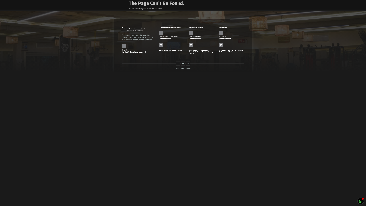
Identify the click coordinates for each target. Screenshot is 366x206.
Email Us (125, 50)
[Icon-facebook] (178, 64)
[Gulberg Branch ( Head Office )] (161, 33)
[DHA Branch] (221, 33)
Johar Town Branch (195, 36)
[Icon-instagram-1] (188, 64)
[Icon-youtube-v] (183, 64)
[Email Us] (124, 46)
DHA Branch (222, 36)
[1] (360, 202)
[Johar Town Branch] (191, 33)
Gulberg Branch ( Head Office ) (168, 36)
